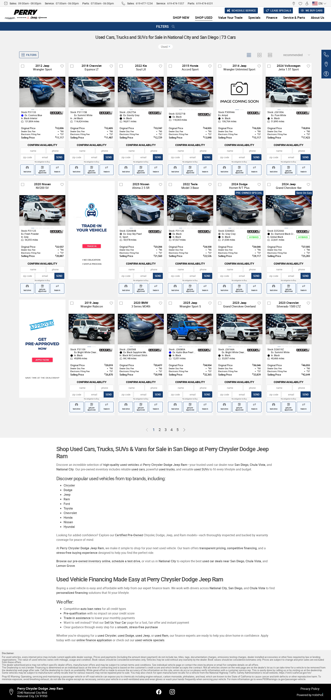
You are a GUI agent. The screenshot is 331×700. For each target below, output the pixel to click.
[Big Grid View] (259, 54)
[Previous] (147, 430)
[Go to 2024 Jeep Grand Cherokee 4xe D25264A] (289, 210)
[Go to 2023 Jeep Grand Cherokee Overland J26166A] (239, 329)
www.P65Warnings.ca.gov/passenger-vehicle (281, 679)
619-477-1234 (144, 3)
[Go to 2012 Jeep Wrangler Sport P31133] (42, 92)
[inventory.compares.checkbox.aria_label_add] (22, 66)
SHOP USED (203, 17)
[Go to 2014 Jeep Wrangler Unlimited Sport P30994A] (239, 92)
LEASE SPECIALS (280, 10)
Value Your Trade (230, 17)
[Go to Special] (91, 230)
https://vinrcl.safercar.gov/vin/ (295, 672)
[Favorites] (300, 3)
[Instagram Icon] (172, 692)
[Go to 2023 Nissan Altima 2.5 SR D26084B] (141, 210)
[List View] (269, 54)
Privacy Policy (310, 689)
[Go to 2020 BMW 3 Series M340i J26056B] (141, 329)
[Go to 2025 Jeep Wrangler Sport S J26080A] (190, 329)
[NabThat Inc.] (317, 695)
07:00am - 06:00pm (67, 3)
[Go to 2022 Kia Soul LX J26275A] (141, 92)
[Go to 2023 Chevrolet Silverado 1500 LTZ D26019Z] (289, 329)
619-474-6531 (204, 3)
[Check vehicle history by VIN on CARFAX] (57, 113)
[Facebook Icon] (159, 692)
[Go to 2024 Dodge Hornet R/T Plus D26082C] (239, 210)
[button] (293, 3)
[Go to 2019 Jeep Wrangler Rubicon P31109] (92, 329)
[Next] (184, 430)
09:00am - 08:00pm (29, 3)
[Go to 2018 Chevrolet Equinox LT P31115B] (92, 92)
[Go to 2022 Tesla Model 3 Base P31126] (190, 210)
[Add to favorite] (62, 66)
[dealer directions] (12, 692)
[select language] (324, 3)
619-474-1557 (175, 3)
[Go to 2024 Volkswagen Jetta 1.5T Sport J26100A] (289, 92)
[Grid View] (248, 54)
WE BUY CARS (314, 10)
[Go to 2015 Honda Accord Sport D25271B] (190, 92)
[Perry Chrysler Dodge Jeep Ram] (26, 14)
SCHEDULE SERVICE (244, 10)
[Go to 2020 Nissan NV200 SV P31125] (42, 210)
